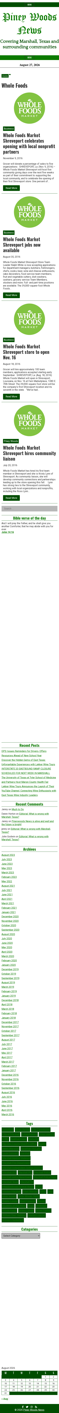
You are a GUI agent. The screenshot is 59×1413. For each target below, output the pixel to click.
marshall (25, 1153)
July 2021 (7, 890)
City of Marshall (11, 1134)
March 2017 (8, 1061)
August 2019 (8, 982)
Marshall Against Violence (16, 1158)
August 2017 (8, 1039)
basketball (7, 1129)
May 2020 (7, 947)
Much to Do (18, 809)
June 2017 (7, 1048)
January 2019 (9, 995)
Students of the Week (14, 1206)
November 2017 (10, 1026)
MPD (43, 1191)
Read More (13, 188)
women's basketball (12, 1220)
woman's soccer (36, 1215)
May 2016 (7, 1105)
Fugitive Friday (18, 1139)
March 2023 (8, 872)
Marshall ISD (9, 1172)
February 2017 (9, 1066)
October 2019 (9, 973)
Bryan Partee (22, 1129)
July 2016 (7, 1096)
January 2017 (9, 1070)
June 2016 (7, 1101)
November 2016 (10, 1079)
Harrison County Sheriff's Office (19, 1144)
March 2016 (8, 1114)
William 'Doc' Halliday (14, 1215)
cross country (46, 1134)
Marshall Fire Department (16, 1163)
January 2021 (9, 912)
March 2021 (8, 903)
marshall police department (16, 1177)
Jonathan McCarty (31, 1148)
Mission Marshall (11, 1191)
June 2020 (7, 943)
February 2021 (9, 907)
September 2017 (10, 1035)
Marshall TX (26, 1182)
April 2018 (7, 1004)
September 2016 (10, 1088)
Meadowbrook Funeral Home (17, 1186)
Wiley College (43, 1210)
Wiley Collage (26, 1210)
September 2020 (10, 929)
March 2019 (8, 987)
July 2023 (7, 859)
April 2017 (7, 1057)
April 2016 (7, 1110)
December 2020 (10, 916)
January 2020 (9, 965)
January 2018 (9, 1017)
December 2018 (10, 1000)
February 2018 (9, 1013)
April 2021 (7, 899)
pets (50, 1191)
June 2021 (7, 894)
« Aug (5, 1398)
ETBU (5, 1139)
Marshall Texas (10, 1182)
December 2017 (10, 1022)
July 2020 (7, 938)
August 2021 (8, 885)
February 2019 (9, 991)
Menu (30, 4)
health (42, 1144)
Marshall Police (42, 1172)
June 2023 (7, 863)
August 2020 (8, 934)
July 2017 (7, 1044)
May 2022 (7, 881)
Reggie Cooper (10, 1201)
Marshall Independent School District (22, 1168)
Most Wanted (30, 1191)
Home (5, 76)
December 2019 (10, 969)
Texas (31, 1206)
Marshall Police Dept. (45, 1177)
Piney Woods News (28, 1196)
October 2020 (9, 925)
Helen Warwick (10, 1148)
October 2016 (9, 1083)
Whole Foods (9, 1210)
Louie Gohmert (10, 1153)
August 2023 (8, 855)
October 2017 (9, 1031)
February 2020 (9, 960)
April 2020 (7, 951)
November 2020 (10, 921)
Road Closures (27, 1201)
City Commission (41, 1129)
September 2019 (10, 978)
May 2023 (7, 868)
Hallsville (33, 1139)
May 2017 (7, 1053)
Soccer (41, 1201)
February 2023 (9, 877)
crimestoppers (29, 1134)
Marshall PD (25, 1172)
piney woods (9, 1196)
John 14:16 (8, 532)
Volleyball (41, 1206)
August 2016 (8, 1092)
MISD (39, 1186)
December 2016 (10, 1074)
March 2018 (8, 1009)
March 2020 (8, 956)
